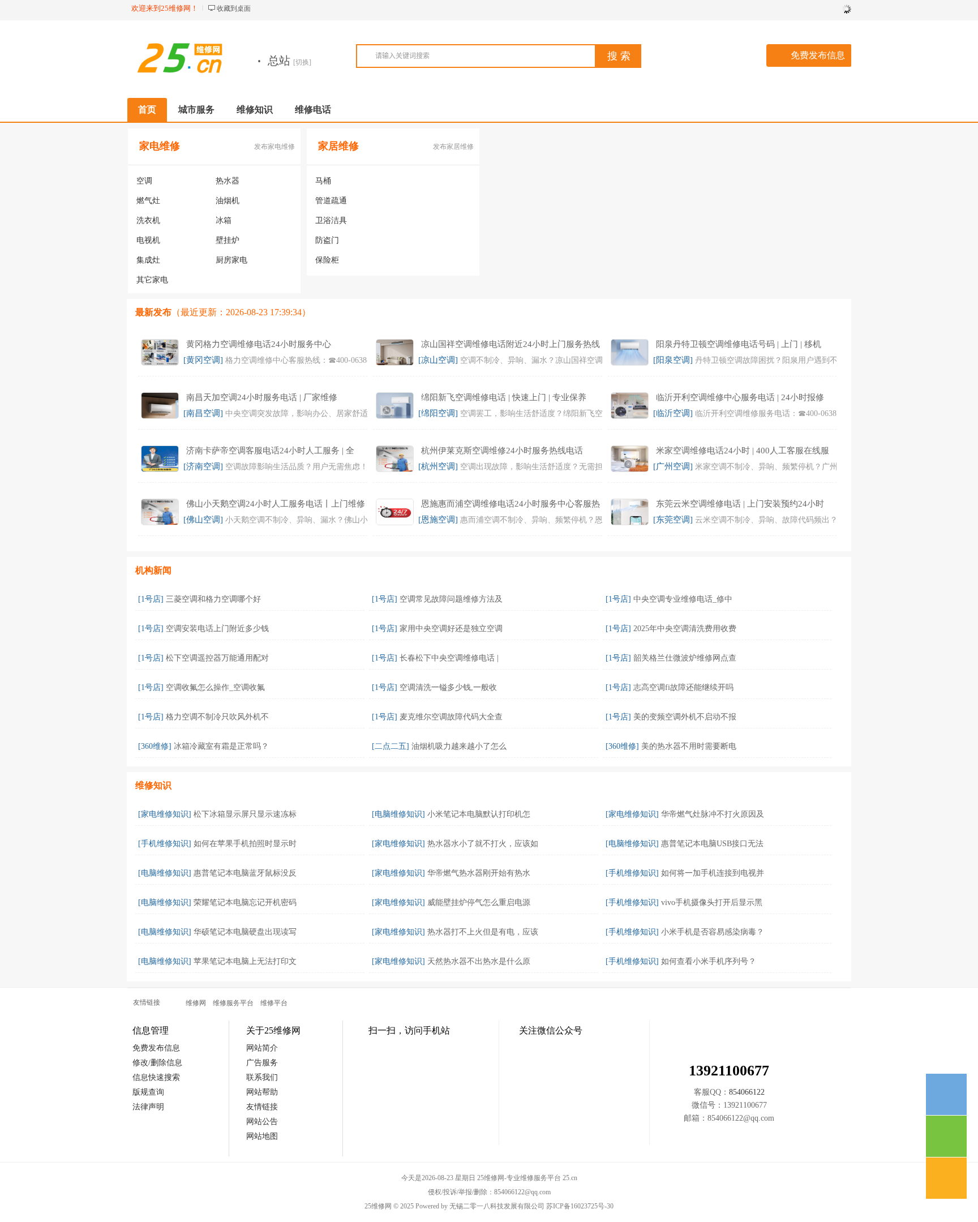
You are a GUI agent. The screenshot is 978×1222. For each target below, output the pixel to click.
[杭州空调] (438, 466)
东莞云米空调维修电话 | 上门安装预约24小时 (740, 503)
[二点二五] (390, 746)
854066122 (747, 1092)
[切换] (302, 62)
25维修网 (378, 1206)
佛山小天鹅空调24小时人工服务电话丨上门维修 (275, 503)
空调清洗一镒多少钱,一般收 (448, 687)
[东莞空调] (673, 519)
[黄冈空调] (203, 360)
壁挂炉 (227, 240)
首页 (147, 109)
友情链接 (262, 1107)
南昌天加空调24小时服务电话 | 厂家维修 (261, 397)
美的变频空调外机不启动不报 (684, 717)
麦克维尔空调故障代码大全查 (451, 717)
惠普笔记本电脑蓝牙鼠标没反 (245, 873)
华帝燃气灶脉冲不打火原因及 (712, 814)
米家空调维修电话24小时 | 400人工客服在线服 (742, 450)
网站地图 (262, 1136)
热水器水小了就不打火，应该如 (482, 843)
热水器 (227, 181)
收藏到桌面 (234, 8)
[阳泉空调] (673, 360)
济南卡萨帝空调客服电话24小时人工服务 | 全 (270, 450)
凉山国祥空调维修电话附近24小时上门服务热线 (510, 344)
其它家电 (152, 280)
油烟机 (227, 200)
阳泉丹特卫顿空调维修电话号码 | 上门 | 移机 (738, 344)
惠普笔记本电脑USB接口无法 (712, 843)
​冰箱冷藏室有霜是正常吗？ (221, 746)
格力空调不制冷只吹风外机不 (217, 717)
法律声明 (148, 1107)
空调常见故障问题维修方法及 (451, 599)
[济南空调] (203, 466)
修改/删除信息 (157, 1062)
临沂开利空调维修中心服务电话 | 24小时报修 (740, 397)
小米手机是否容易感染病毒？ (712, 932)
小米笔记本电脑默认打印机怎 (478, 814)
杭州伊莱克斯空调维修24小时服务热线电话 (502, 450)
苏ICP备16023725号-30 (580, 1206)
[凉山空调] (438, 360)
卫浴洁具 (331, 220)
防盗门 (327, 240)
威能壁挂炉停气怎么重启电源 (478, 902)
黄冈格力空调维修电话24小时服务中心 (258, 344)
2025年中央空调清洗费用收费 (684, 628)
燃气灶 (148, 200)
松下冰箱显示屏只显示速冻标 (245, 814)
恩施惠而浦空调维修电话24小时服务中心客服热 (510, 503)
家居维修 (338, 146)
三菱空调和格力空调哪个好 (213, 599)
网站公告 (262, 1121)
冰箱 (223, 220)
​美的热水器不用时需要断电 (688, 746)
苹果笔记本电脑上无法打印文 (245, 961)
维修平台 (274, 1003)
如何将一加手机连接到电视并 (712, 873)
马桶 (323, 181)
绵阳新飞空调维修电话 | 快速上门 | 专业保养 (503, 397)
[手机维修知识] (164, 843)
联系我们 (262, 1077)
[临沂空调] (673, 413)
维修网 (196, 1003)
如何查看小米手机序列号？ (708, 961)
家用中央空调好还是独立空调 (451, 628)
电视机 (148, 240)
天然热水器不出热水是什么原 (478, 961)
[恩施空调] (438, 519)
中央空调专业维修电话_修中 (682, 599)
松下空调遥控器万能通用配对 (217, 658)
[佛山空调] (203, 519)
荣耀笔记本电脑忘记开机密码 (245, 902)
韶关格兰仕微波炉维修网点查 (684, 658)
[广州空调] (673, 466)
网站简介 (262, 1048)
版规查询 (148, 1092)
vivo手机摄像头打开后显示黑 (711, 902)
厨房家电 (231, 260)
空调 (144, 181)
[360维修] (154, 746)
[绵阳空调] (438, 413)
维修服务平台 (233, 1003)
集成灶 (148, 260)
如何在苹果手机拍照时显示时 (245, 843)
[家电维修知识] (164, 814)
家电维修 (159, 146)
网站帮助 (262, 1092)
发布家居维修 (453, 147)
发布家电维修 (274, 147)
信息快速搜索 (156, 1077)
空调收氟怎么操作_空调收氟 (215, 687)
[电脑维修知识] (398, 814)
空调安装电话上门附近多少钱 (217, 628)
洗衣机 (148, 220)
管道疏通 (331, 200)
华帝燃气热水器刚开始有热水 (478, 873)
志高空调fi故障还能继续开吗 (683, 687)
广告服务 (262, 1062)
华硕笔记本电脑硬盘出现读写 (245, 932)
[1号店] (151, 599)
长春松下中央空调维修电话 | (449, 658)
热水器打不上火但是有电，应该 (482, 932)
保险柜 (327, 260)
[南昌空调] (203, 413)
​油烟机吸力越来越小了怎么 (459, 746)
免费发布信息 (818, 55)
